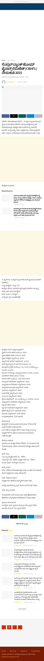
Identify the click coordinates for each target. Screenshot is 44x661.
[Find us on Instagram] (15, 627)
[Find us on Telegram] (20, 627)
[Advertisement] (22, 34)
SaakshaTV (10, 654)
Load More (22, 609)
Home (3, 60)
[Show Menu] (3, 6)
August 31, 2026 (19, 204)
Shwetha (11, 82)
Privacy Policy (35, 651)
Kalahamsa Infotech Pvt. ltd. (10, 657)
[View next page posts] (24, 224)
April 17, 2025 (22, 82)
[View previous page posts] (20, 224)
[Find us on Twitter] (9, 627)
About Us (13, 651)
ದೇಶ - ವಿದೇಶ (11, 60)
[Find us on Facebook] (4, 627)
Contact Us (23, 651)
